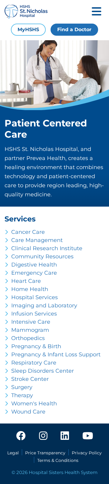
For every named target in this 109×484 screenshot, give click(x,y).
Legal (13, 453)
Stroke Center (30, 379)
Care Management (37, 240)
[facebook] (21, 436)
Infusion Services (34, 313)
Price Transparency (45, 453)
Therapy (22, 395)
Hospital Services (34, 297)
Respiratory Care (33, 362)
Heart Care (26, 281)
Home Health (29, 289)
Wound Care (28, 411)
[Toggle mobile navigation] (96, 12)
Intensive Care (30, 322)
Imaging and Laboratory (44, 305)
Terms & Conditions (57, 460)
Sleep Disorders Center (42, 371)
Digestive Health (34, 264)
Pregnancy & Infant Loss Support (56, 354)
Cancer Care (28, 232)
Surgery (21, 387)
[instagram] (43, 436)
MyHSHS (28, 29)
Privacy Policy (87, 453)
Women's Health (34, 403)
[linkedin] (65, 436)
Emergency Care (34, 273)
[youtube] (87, 436)
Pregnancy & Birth (36, 346)
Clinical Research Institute (46, 248)
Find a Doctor (74, 29)
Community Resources (42, 256)
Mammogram (30, 330)
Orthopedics (28, 338)
